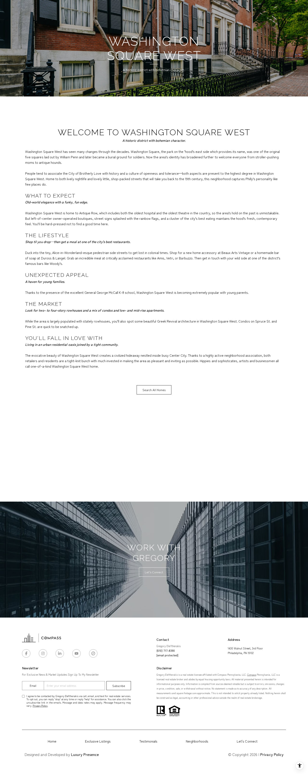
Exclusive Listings (98, 741)
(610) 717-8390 (166, 651)
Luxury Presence (85, 754)
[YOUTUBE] (76, 653)
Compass (251, 674)
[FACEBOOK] (26, 653)
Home (52, 741)
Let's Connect (247, 741)
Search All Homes (154, 390)
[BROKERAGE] (93, 653)
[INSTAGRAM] (43, 653)
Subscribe (118, 686)
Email (33, 686)
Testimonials (148, 741)
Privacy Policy (40, 705)
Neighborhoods (197, 741)
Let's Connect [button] (154, 572)
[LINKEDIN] (60, 653)
